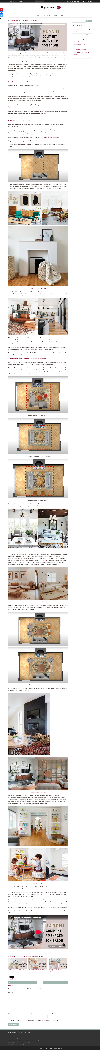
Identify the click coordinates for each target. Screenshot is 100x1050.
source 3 (43, 792)
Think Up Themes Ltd (48, 1048)
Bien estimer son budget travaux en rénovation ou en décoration (82, 36)
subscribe (44, 1020)
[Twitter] (1, 15)
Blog (55, 15)
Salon (35, 20)
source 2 (41, 602)
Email (31, 1013)
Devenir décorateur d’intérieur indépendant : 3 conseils (82, 48)
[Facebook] (1, 12)
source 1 (35, 602)
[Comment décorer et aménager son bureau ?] (17, 963)
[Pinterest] (1, 9)
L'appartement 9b (15, 20)
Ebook (61, 15)
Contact (21, 1)
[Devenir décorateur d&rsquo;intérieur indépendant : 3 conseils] (58, 963)
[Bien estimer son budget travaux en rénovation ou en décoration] (37, 963)
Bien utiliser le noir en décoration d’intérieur (82, 31)
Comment (11, 992)
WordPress (60, 1048)
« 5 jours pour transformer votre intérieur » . (54, 903)
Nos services (47, 15)
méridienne (45, 560)
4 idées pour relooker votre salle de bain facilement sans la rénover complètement (82, 42)
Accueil (39, 15)
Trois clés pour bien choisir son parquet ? (82, 53)
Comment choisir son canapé (50, 137)
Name (10, 1013)
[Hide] (0, 18)
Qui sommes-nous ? (13, 1)
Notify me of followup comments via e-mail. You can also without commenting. (34, 1020)
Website (51, 1013)
